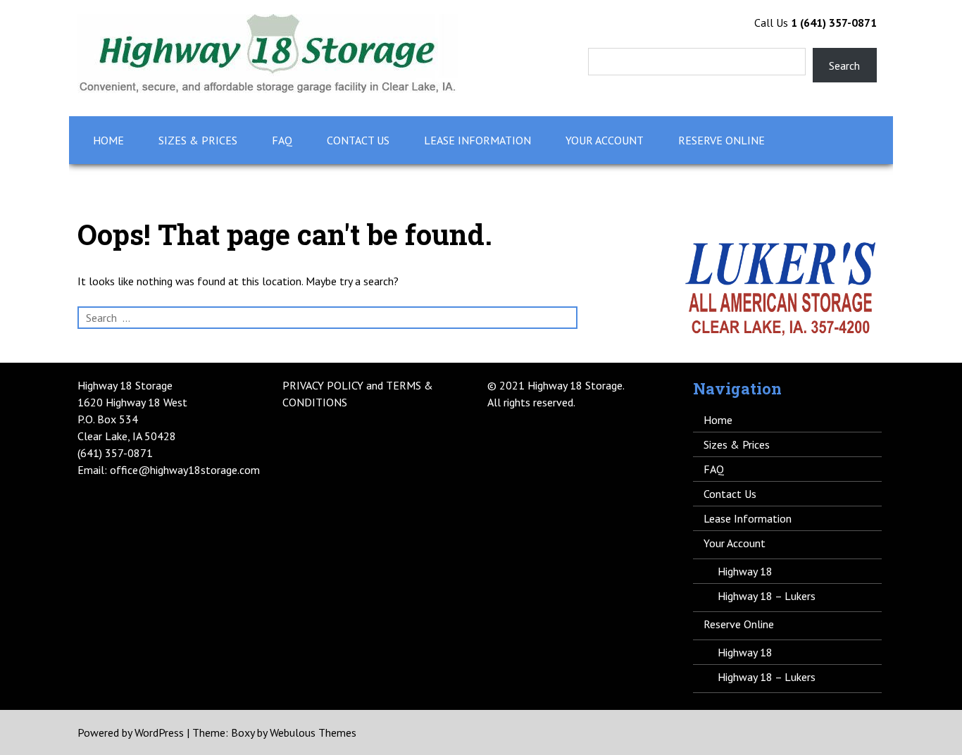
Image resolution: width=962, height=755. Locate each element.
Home (108, 140)
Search (844, 65)
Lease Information (477, 140)
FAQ (282, 140)
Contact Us (358, 140)
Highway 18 (745, 571)
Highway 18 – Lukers (767, 596)
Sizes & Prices (197, 140)
